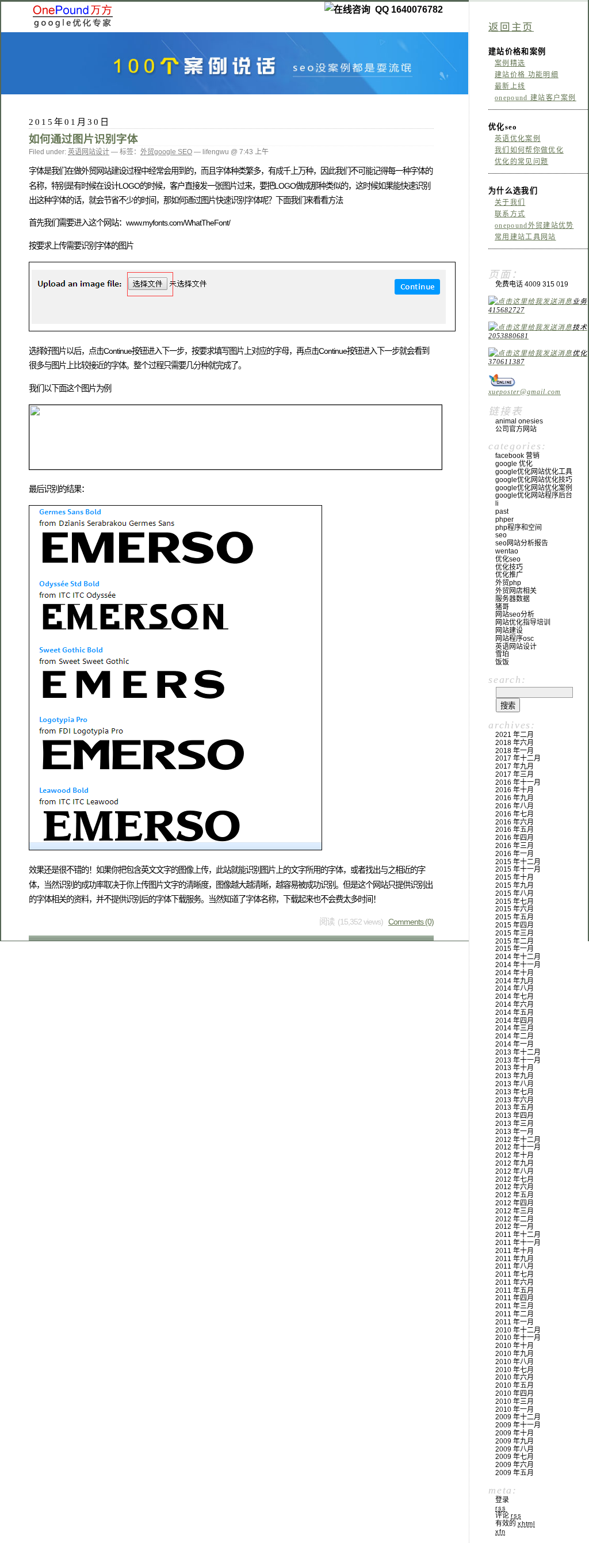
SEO (501, 535)
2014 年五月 (514, 1013)
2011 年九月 (514, 1259)
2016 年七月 (514, 814)
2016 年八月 (514, 806)
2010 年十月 (514, 1346)
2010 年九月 (514, 1354)
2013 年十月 (514, 1068)
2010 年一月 (514, 1409)
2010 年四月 (514, 1393)
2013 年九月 (514, 1076)
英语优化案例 (518, 139)
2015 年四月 (514, 925)
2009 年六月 (514, 1465)
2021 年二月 (514, 735)
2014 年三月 (514, 1028)
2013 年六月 (514, 1100)
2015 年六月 (514, 909)
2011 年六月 (514, 1282)
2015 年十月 (514, 877)
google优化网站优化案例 (533, 488)
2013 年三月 (514, 1124)
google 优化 (514, 464)
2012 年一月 (514, 1227)
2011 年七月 (514, 1274)
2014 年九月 (514, 981)
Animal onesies (519, 421)
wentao (506, 551)
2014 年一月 (514, 1044)
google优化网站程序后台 (533, 495)
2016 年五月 (514, 830)
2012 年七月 (514, 1179)
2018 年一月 (514, 751)
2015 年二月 (514, 941)
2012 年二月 (514, 1219)
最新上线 (510, 86)
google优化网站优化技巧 (533, 480)
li (497, 503)
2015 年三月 (514, 933)
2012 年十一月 (518, 1147)
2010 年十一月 (518, 1338)
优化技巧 (509, 567)
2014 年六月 (514, 1004)
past (501, 511)
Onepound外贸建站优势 (534, 225)
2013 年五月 (514, 1107)
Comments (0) (411, 921)
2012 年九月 (514, 1163)
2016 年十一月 (518, 782)
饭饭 (502, 662)
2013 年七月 (514, 1092)
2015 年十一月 (518, 869)
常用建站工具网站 (525, 237)
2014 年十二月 (518, 957)
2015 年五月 (514, 917)
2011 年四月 (514, 1298)
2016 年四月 (514, 838)
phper (504, 519)
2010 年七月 (514, 1370)
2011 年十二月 (518, 1235)
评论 (508, 1515)
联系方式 (510, 214)
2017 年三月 (514, 774)
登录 (502, 1500)
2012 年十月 (514, 1155)
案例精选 (510, 63)
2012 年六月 (514, 1187)
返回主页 (511, 27)
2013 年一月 (514, 1132)
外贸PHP (508, 583)
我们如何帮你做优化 (529, 150)
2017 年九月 (514, 766)
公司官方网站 (516, 429)
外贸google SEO (166, 152)
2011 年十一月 (518, 1243)
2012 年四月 (514, 1203)
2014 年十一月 (518, 965)
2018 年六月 (514, 743)
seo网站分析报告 (521, 543)
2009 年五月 (514, 1473)
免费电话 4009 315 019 (531, 284)
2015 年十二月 (518, 862)
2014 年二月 (514, 1036)
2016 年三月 (514, 846)
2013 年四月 (514, 1116)
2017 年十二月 (518, 758)
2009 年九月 (514, 1441)
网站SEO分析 (514, 614)
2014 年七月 (514, 996)
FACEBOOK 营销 (517, 456)
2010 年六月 (514, 1377)
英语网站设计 (88, 152)
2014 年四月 (514, 1021)
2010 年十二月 (518, 1330)
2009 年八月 (514, 1449)
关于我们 (510, 202)
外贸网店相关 (516, 591)
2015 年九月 (514, 885)
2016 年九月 (514, 798)
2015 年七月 (514, 901)
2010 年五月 (514, 1385)
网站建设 (509, 631)
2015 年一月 (514, 949)
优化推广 (509, 575)
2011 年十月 (514, 1251)
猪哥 (502, 607)
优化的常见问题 (521, 162)
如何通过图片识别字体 (83, 139)
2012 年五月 (514, 1195)
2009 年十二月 (518, 1417)
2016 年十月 (514, 790)
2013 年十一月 (518, 1060)
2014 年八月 (514, 988)
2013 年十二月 (518, 1052)
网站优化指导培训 (522, 622)
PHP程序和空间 (518, 528)
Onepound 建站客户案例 (535, 98)
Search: (507, 679)
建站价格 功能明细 (527, 75)
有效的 (515, 1523)
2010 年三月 (514, 1401)
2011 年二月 (514, 1314)
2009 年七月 (514, 1457)
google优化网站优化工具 (533, 472)
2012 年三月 (514, 1211)
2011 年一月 (514, 1322)
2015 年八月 (514, 893)
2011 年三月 (514, 1306)
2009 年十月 (514, 1433)
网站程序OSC (514, 639)
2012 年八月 (514, 1171)
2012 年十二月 (518, 1140)
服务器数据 (512, 599)
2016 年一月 (514, 854)
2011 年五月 (514, 1290)
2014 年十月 (514, 973)
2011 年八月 (514, 1266)
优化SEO (508, 559)
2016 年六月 (514, 822)
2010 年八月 (514, 1362)
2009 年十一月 (518, 1425)
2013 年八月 (514, 1084)
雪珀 (502, 654)
